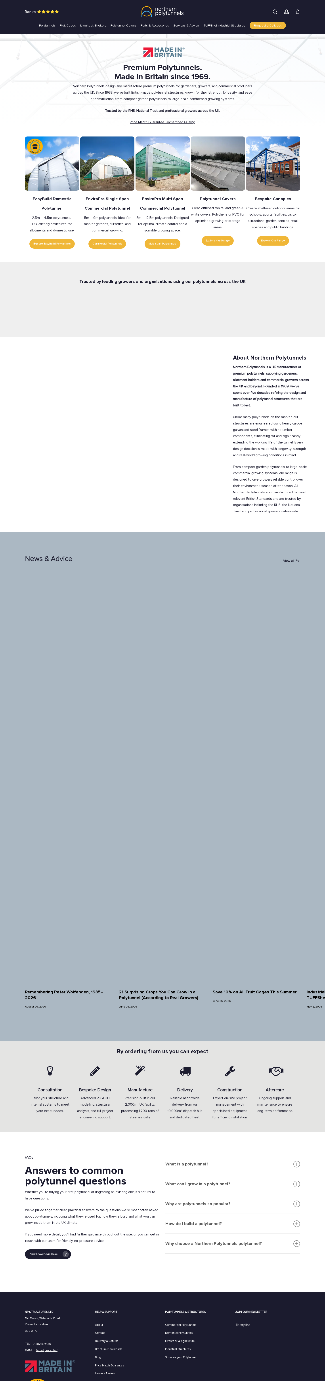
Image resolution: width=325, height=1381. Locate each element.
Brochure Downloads (108, 1349)
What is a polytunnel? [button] (186, 1164)
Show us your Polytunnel (180, 1357)
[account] (286, 11)
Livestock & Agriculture (180, 1341)
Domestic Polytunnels (179, 1333)
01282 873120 (41, 1344)
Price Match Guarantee (109, 1365)
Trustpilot (242, 1325)
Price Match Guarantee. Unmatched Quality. (162, 122)
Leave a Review (105, 1373)
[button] (291, 560)
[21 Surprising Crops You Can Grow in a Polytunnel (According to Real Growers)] (162, 776)
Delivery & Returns (107, 1341)
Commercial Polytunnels (180, 1325)
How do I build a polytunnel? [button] (193, 1223)
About (99, 1325)
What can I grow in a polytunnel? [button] (197, 1184)
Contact (100, 1333)
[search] (275, 11)
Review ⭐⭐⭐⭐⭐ (42, 11)
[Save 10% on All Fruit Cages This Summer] (256, 776)
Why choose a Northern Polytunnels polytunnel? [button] (213, 1243)
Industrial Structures (178, 1349)
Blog (98, 1357)
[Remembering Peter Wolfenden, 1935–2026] (68, 776)
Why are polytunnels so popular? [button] (197, 1204)
